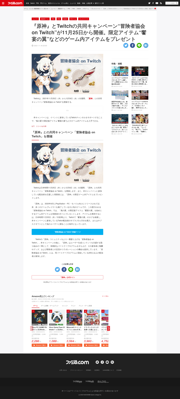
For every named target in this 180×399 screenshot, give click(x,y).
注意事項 (96, 370)
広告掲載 (118, 370)
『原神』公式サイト (67, 277)
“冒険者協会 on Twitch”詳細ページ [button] (67, 232)
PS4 (73, 8)
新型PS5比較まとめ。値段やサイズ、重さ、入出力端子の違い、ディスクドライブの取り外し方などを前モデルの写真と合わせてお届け (120, 105)
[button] (108, 328)
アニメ (73, 306)
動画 (78, 3)
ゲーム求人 (65, 3)
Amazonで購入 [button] (41, 345)
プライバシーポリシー (76, 370)
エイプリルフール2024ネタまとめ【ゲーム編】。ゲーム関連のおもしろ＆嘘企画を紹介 (120, 81)
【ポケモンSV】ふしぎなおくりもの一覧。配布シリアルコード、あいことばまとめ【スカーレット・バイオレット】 (120, 128)
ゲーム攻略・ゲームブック (50, 306)
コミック (65, 306)
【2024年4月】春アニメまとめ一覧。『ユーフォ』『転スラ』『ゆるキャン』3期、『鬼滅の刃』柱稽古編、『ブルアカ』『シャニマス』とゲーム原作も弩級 (140, 128)
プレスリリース (95, 8)
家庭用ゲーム (61, 8)
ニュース (73, 3)
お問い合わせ (63, 370)
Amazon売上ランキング (43, 296)
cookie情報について (108, 370)
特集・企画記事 (87, 3)
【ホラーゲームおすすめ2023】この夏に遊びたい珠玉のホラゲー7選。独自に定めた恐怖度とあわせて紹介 (140, 81)
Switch (32, 3)
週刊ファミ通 (99, 3)
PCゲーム (43, 3)
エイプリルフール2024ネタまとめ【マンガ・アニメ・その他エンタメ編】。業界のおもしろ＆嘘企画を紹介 (140, 105)
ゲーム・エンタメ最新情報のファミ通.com (36, 8)
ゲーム (35, 306)
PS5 (37, 3)
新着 (27, 3)
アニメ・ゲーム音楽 (85, 306)
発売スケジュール (54, 3)
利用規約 (88, 370)
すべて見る (105, 296)
